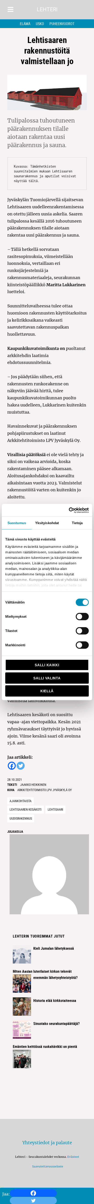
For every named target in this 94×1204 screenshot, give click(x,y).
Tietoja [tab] (77, 523)
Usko (40, 23)
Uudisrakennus (21, 818)
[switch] (82, 616)
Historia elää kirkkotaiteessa (54, 1000)
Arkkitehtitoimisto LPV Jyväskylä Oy (44, 790)
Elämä (25, 23)
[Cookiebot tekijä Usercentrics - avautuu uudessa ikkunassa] (69, 510)
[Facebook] (33, 1193)
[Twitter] (21, 766)
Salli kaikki (47, 665)
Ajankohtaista (20, 801)
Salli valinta (46, 678)
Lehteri (47, 9)
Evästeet (73, 1156)
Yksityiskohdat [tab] (47, 523)
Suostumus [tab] (17, 523)
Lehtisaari (55, 809)
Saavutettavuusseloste (47, 1166)
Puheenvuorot (62, 23)
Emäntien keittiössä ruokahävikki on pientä (45, 1046)
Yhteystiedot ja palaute (47, 1142)
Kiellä (47, 691)
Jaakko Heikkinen (33, 784)
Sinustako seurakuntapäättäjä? (56, 1023)
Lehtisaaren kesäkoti (26, 809)
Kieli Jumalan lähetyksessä (53, 948)
